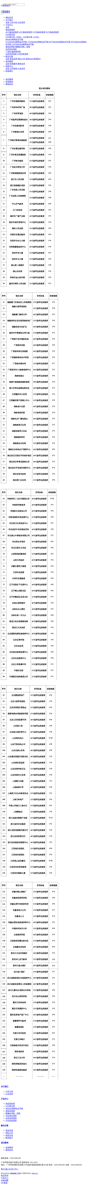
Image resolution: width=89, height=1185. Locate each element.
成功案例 (9, 79)
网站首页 (9, 18)
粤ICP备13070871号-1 (9, 1169)
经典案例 (9, 82)
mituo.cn (35, 1173)
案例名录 (9, 84)
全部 (7, 22)
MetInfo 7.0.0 (15, 1173)
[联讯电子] (44, 5)
